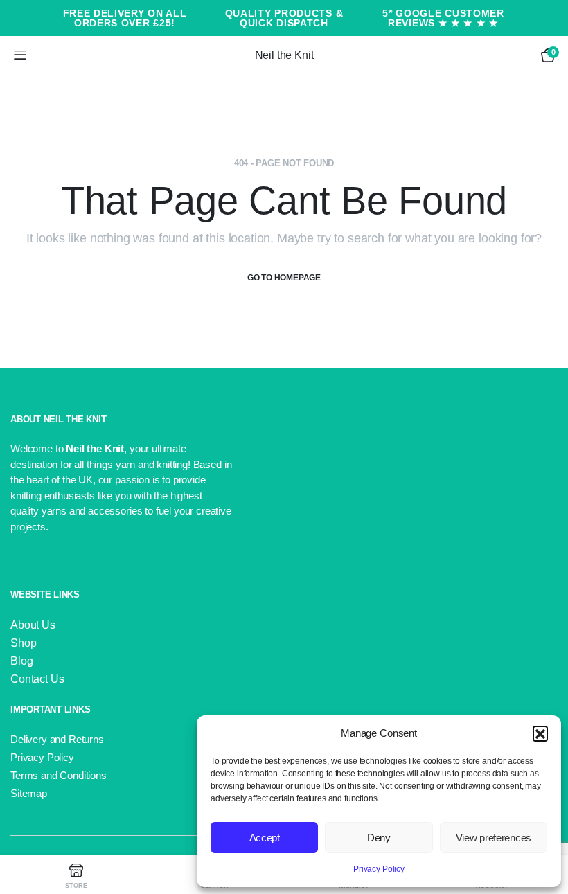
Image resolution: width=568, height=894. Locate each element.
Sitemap (28, 793)
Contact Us (37, 679)
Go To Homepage (284, 278)
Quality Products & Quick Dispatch (284, 18)
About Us (32, 625)
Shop (23, 643)
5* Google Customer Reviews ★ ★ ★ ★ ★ (443, 18)
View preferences (493, 837)
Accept (264, 837)
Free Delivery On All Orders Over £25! (125, 18)
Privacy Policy (379, 869)
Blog (21, 661)
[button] (540, 733)
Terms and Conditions (58, 775)
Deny (379, 837)
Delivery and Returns (57, 739)
